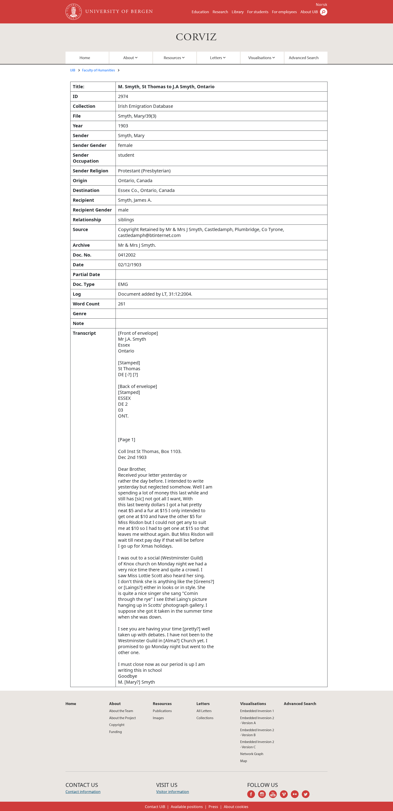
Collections (204, 717)
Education (200, 11)
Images (158, 717)
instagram (263, 794)
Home (85, 57)
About (128, 57)
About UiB (309, 11)
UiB (72, 70)
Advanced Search (304, 57)
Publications (162, 710)
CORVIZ (196, 37)
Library (238, 11)
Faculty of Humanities (98, 70)
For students (257, 11)
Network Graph (251, 753)
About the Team (121, 710)
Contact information (83, 791)
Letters (216, 57)
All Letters (204, 710)
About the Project (122, 717)
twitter (307, 794)
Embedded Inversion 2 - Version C (257, 744)
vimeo (285, 794)
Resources (172, 57)
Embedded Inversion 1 (257, 710)
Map (243, 760)
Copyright (116, 724)
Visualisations (259, 57)
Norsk (322, 4)
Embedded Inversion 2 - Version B (257, 732)
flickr (296, 794)
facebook (252, 794)
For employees (284, 11)
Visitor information (172, 791)
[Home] (74, 12)
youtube (274, 794)
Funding (115, 731)
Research (220, 11)
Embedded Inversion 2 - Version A (257, 720)
